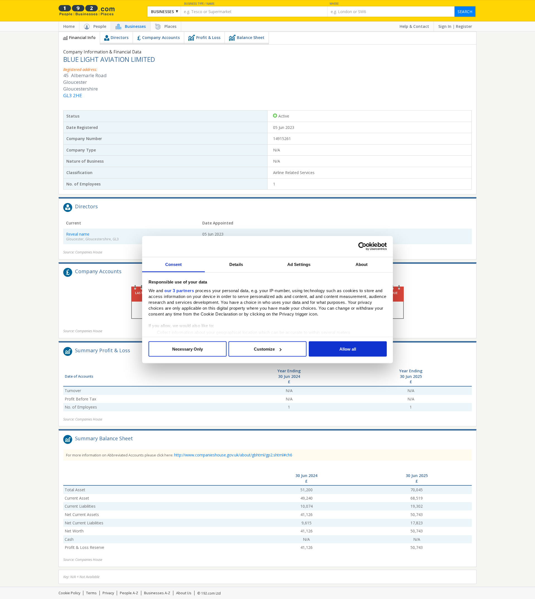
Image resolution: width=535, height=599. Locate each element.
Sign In (444, 26)
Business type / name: (199, 4)
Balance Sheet (250, 37)
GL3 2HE (72, 95)
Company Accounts (161, 37)
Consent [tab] (173, 264)
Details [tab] (236, 264)
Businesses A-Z (157, 593)
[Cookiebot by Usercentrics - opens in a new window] (362, 246)
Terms (91, 593)
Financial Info (82, 37)
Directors (119, 37)
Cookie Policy (69, 593)
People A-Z (129, 593)
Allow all (347, 349)
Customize (264, 349)
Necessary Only (187, 349)
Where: (334, 4)
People (99, 26)
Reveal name (77, 234)
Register (464, 26)
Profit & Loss (208, 37)
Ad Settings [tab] (298, 264)
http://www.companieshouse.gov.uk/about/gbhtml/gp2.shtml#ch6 (233, 455)
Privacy (108, 593)
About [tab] (362, 264)
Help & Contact (414, 26)
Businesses (135, 26)
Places (170, 26)
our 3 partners (179, 290)
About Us (183, 593)
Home (69, 26)
